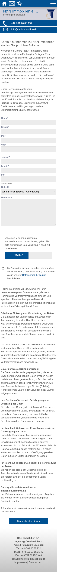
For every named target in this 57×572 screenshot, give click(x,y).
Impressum (20, 562)
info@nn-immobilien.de (24, 29)
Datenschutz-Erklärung (34, 275)
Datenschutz (36, 562)
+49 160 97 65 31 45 (32, 552)
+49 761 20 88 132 (21, 23)
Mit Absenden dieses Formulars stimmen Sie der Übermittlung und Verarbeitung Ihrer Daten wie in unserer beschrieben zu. (30, 273)
